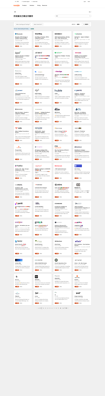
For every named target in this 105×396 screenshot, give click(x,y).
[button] (90, 12)
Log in (85, 1)
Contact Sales (35, 1)
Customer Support (26, 1)
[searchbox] (73, 16)
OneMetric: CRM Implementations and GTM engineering (21, 188)
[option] (22, 24)
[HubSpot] (17, 5)
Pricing (38, 5)
